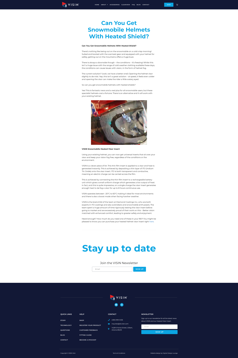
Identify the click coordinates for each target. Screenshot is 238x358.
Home (97, 4)
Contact (146, 4)
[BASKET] (177, 5)
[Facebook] (116, 304)
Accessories (115, 4)
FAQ (133, 4)
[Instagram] (121, 304)
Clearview (125, 4)
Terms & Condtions (119, 353)
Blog (139, 4)
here (151, 221)
